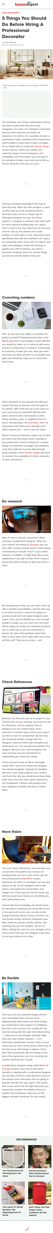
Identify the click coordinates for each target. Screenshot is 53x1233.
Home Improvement (11, 13)
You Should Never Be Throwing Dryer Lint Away (13, 1173)
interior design (42, 146)
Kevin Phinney (10, 42)
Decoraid (34, 544)
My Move (27, 878)
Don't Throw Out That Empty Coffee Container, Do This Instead (39, 1211)
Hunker (21, 725)
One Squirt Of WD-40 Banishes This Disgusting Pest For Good (13, 1211)
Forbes (38, 217)
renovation (33, 422)
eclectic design (32, 452)
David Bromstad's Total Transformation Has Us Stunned (39, 1173)
